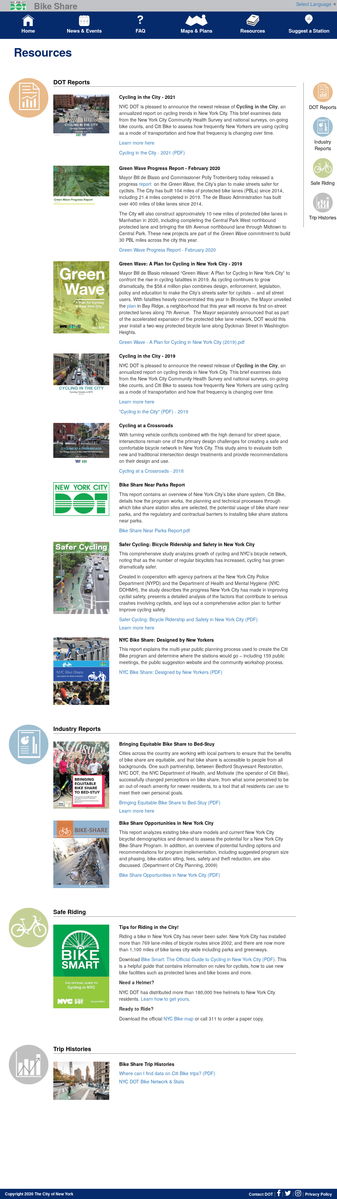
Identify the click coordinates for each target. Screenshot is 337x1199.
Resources (252, 30)
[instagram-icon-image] (298, 1193)
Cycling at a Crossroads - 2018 (151, 470)
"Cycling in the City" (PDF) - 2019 (153, 411)
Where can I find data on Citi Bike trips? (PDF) (167, 1073)
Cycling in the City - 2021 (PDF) (152, 152)
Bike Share (55, 6)
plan (131, 305)
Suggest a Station (309, 30)
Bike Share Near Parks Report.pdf (154, 530)
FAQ (140, 30)
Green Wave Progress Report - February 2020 (167, 249)
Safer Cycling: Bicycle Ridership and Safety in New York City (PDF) (188, 619)
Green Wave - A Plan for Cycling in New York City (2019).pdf (182, 342)
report (144, 184)
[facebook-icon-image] (279, 1193)
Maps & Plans (196, 30)
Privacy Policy (318, 1194)
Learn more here (136, 142)
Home (28, 30)
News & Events (84, 30)
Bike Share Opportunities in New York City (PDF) (169, 875)
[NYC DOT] (20, 6)
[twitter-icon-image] (288, 1193)
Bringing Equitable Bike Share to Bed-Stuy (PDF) (169, 802)
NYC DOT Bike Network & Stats (151, 1081)
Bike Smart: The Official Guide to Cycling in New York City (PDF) (208, 959)
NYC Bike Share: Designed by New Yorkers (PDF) (170, 672)
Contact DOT (261, 1194)
